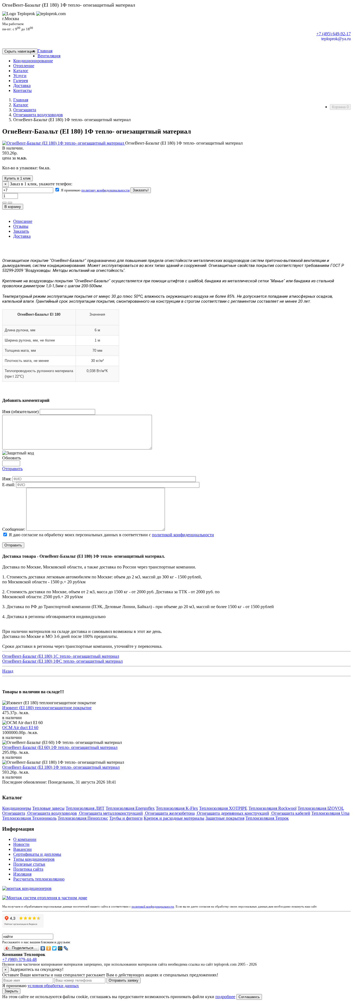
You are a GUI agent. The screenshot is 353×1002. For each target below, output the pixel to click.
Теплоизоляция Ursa (330, 813)
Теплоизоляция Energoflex (130, 808)
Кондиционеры (16, 808)
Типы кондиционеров (34, 859)
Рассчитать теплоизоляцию (39, 879)
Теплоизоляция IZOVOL (321, 808)
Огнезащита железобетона (169, 813)
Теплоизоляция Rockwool (272, 808)
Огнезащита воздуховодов (38, 114)
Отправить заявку (123, 980)
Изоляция (22, 874)
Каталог (20, 104)
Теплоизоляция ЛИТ (85, 808)
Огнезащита (24, 109)
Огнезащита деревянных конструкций (232, 813)
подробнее (225, 996)
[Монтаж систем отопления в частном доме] (44, 897)
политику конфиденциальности (105, 190)
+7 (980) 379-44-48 (19, 959)
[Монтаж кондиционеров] (27, 888)
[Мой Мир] (60, 948)
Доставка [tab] (22, 236)
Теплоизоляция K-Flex (177, 808)
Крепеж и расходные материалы (174, 818)
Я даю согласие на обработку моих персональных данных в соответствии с (111, 534)
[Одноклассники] (49, 948)
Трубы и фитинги (126, 818)
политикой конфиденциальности (183, 534)
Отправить (12, 468)
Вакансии (22, 849)
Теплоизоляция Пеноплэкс (83, 818)
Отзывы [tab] (20, 226)
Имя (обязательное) (20, 411)
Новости (21, 844)
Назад (7, 671)
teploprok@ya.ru (336, 38)
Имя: (6, 478)
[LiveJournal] (66, 948)
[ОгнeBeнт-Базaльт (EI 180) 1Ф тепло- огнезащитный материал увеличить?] (63, 143)
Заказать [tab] (21, 231)
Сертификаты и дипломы (37, 854)
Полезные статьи (29, 864)
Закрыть (11, 991)
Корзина (340, 107)
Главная (20, 100)
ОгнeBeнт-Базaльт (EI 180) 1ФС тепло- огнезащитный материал (62, 661)
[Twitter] (54, 948)
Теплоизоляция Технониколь (29, 818)
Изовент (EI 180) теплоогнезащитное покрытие (47, 707)
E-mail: (8, 484)
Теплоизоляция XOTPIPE (223, 808)
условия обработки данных (53, 985)
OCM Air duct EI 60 (20, 727)
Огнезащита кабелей (290, 813)
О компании (24, 839)
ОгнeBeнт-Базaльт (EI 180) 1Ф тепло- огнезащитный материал (61, 767)
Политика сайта (28, 869)
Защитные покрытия (224, 818)
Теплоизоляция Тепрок (267, 818)
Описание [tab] (22, 221)
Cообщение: (13, 529)
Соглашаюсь (249, 997)
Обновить (11, 458)
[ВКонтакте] (43, 948)
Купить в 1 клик (17, 178)
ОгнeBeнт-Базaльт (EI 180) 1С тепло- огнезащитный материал (60, 656)
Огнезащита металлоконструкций (110, 813)
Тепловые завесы (48, 808)
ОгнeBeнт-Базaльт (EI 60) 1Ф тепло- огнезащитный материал (59, 747)
